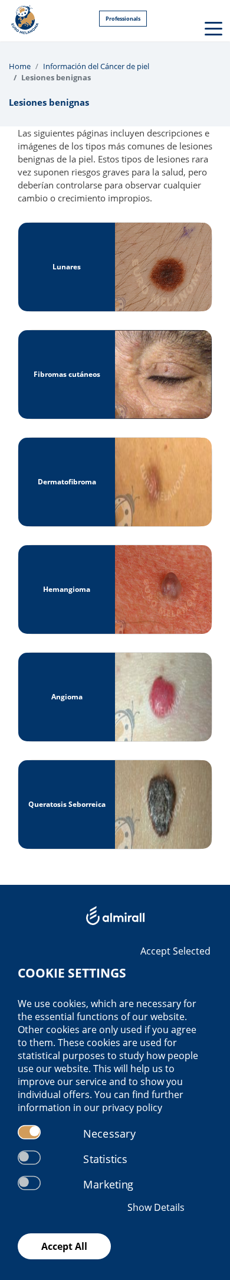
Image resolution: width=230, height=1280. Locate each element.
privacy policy (132, 1107)
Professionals (123, 18)
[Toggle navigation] (212, 28)
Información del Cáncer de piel (96, 66)
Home (20, 66)
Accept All (64, 1246)
